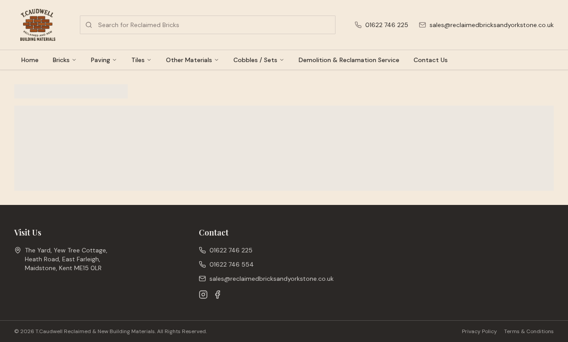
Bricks (61, 60)
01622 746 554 (231, 264)
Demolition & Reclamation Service (349, 60)
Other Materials (189, 60)
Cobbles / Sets (255, 60)
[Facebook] (217, 294)
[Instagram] (203, 294)
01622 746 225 (386, 25)
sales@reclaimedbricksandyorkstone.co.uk (492, 25)
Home (30, 60)
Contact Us (431, 60)
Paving (100, 60)
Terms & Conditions (529, 331)
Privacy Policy (479, 331)
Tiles (138, 60)
